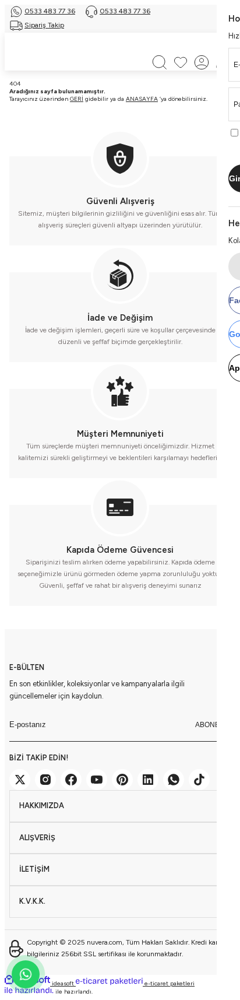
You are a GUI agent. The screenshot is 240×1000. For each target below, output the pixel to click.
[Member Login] (201, 62)
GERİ (76, 99)
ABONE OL (213, 725)
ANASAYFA (142, 99)
